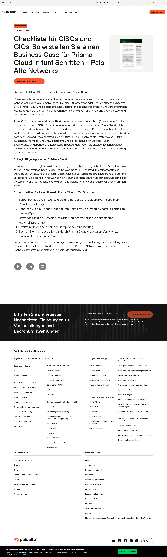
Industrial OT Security (22, 421)
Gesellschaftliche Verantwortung (27, 475)
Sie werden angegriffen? (156, 3)
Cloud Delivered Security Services (28, 383)
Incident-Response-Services (129, 430)
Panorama (51, 395)
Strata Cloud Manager (55, 380)
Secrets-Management (126, 395)
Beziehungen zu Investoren (24, 484)
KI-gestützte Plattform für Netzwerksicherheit (33, 359)
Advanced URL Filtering (23, 392)
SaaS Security (19, 426)
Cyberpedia (89, 475)
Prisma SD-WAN (53, 438)
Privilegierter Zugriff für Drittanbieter (133, 411)
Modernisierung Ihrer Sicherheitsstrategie (134, 435)
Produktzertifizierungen (94, 494)
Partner (55, 12)
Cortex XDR (93, 407)
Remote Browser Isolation (57, 443)
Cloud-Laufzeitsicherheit (99, 385)
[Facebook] (18, 266)
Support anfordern (137, 3)
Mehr (77, 12)
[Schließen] (163, 551)
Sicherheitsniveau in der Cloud (101, 380)
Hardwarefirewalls (54, 371)
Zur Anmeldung (138, 314)
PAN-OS (50, 390)
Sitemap (88, 504)
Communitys (90, 465)
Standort (17, 489)
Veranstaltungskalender (94, 480)
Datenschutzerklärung (22, 554)
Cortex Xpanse (95, 416)
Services (46, 12)
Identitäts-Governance (127, 380)
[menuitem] (11, 12)
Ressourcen (122, 3)
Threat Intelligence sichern (128, 440)
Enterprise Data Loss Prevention (26, 407)
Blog (87, 460)
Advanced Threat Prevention (25, 388)
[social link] (113, 540)
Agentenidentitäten (126, 390)
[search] (11, 2)
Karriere (17, 465)
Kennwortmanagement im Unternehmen (133, 385)
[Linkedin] (30, 266)
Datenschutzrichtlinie (126, 322)
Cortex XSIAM (94, 402)
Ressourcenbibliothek (93, 470)
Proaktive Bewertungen (127, 426)
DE (3, 3)
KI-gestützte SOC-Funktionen (101, 397)
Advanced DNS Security (23, 402)
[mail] (42, 266)
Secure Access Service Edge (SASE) (62, 402)
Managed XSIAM (95, 428)
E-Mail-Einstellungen (93, 484)
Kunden (16, 480)
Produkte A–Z (90, 489)
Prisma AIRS (18, 371)
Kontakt (17, 470)
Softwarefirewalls (54, 375)
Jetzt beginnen (157, 12)
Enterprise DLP (53, 423)
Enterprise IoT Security (23, 412)
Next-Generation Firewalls (58, 366)
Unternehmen (67, 12)
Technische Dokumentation (95, 508)
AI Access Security (21, 376)
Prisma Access (52, 428)
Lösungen (35, 12)
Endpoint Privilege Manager (128, 375)
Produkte (25, 12)
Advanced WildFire (21, 397)
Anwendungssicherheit (98, 375)
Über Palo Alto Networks (23, 460)
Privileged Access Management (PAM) (132, 366)
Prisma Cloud (94, 390)
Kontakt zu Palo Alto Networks (103, 3)
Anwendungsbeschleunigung (58, 412)
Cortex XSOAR (95, 412)
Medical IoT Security (22, 417)
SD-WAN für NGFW (54, 385)
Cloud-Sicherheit (96, 366)
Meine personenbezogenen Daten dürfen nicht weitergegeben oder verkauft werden (118, 518)
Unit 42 (88, 513)
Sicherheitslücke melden (94, 499)
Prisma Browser (53, 433)
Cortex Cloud (94, 371)
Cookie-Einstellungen (127, 551)
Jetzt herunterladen (27, 81)
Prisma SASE (52, 407)
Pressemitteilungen (21, 494)
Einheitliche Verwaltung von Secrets (132, 399)
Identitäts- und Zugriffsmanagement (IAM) (134, 371)
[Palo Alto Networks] (9, 12)
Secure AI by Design (22, 366)
